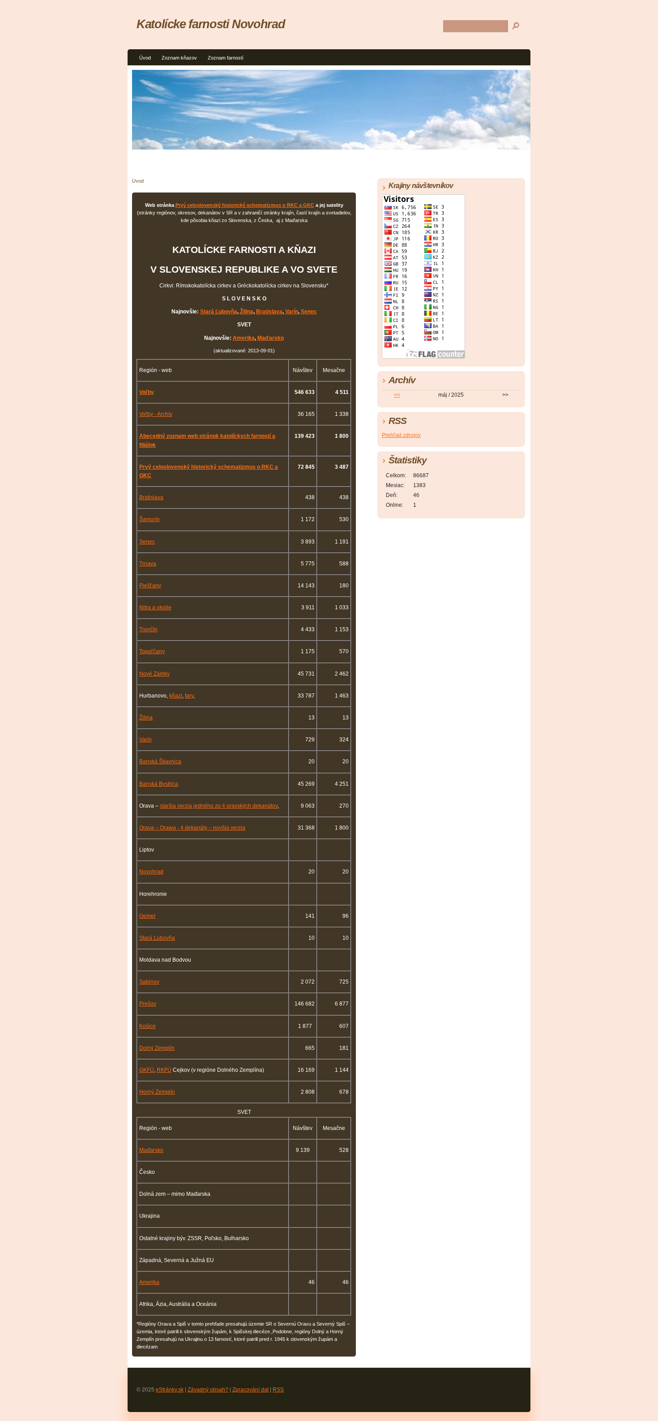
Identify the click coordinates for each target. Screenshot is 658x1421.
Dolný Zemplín (157, 1048)
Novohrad (151, 872)
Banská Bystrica (158, 784)
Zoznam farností (226, 57)
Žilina (246, 311)
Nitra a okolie (155, 607)
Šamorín (149, 519)
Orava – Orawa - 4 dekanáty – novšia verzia (192, 828)
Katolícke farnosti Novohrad (211, 24)
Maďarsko (270, 338)
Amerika (244, 338)
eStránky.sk (170, 1390)
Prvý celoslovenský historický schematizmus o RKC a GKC (244, 205)
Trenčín (148, 629)
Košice (147, 1026)
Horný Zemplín (157, 1092)
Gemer (147, 916)
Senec (309, 311)
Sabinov (149, 982)
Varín (291, 311)
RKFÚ (164, 1070)
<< (397, 395)
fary (189, 696)
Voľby (146, 392)
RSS (278, 1390)
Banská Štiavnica (160, 761)
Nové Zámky (154, 674)
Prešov (147, 1004)
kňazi (175, 696)
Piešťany (150, 585)
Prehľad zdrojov (401, 435)
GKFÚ (146, 1070)
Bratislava (269, 311)
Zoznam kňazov (179, 57)
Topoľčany (152, 651)
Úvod (145, 57)
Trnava (147, 564)
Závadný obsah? (208, 1390)
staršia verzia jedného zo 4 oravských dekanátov (219, 806)
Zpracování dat (250, 1390)
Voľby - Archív (155, 414)
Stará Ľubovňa (218, 311)
